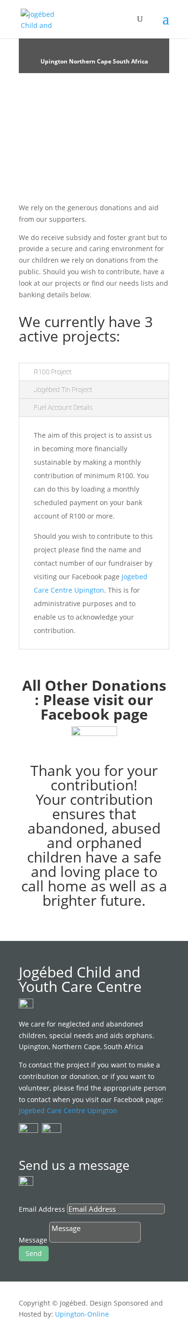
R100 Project (52, 372)
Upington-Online (82, 1314)
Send (34, 1253)
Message (33, 1239)
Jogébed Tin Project (63, 389)
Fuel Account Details (63, 407)
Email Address (42, 1209)
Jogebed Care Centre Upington (68, 1110)
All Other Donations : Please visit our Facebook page (94, 699)
